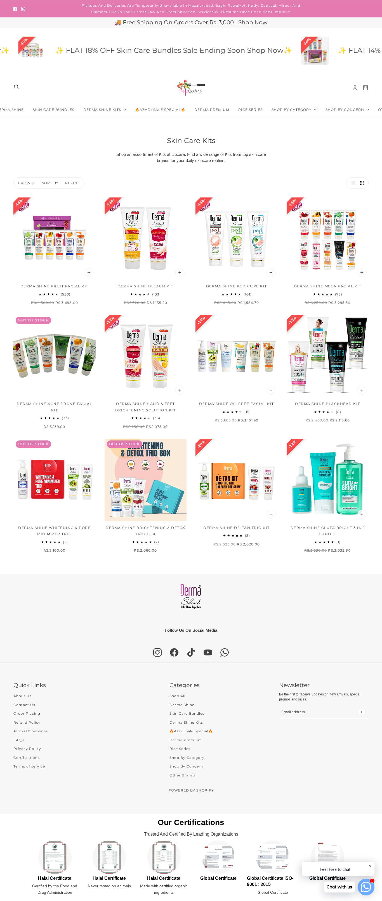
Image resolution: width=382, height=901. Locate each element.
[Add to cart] (88, 272)
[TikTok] (191, 652)
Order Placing (26, 713)
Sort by (50, 183)
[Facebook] (174, 652)
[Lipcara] (191, 88)
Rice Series (179, 749)
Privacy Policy (27, 749)
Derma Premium (185, 740)
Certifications (26, 757)
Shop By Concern (186, 766)
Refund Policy (27, 722)
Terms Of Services (30, 731)
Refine (72, 183)
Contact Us (24, 705)
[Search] (16, 87)
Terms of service (29, 766)
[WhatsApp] (224, 652)
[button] (351, 183)
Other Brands (182, 775)
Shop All (177, 696)
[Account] (355, 88)
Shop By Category (186, 757)
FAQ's (19, 740)
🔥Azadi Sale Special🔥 (191, 731)
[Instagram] (157, 652)
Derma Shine (181, 705)
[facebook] (15, 8)
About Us (22, 696)
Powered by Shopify (191, 790)
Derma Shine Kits (186, 722)
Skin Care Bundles (186, 713)
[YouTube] (208, 652)
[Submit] (361, 712)
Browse (26, 183)
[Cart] (365, 88)
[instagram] (23, 8)
